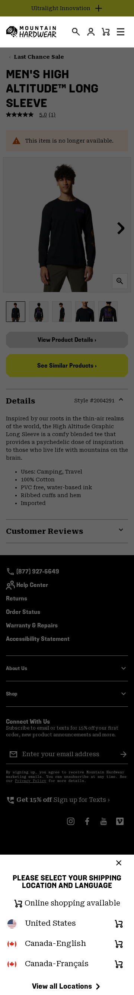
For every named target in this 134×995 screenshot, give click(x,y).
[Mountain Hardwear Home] (31, 31)
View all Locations (62, 986)
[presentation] (75, 31)
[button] (120, 31)
